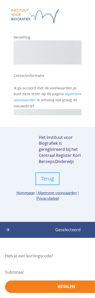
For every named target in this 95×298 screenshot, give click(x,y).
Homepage (25, 193)
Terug (47, 178)
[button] (7, 229)
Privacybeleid (47, 198)
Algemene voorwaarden (57, 193)
